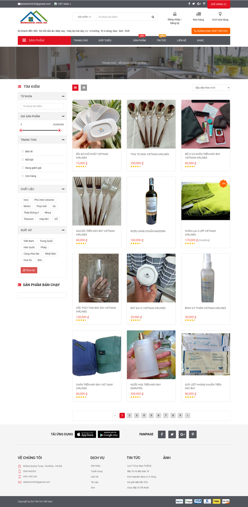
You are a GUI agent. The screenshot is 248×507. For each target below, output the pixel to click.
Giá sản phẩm (30, 116)
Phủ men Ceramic (44, 199)
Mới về (28, 151)
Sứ (54, 206)
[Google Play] (108, 434)
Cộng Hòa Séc (31, 253)
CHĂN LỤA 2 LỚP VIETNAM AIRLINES (200, 232)
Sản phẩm (36, 40)
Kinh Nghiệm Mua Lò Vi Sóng (141, 477)
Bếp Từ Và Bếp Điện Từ (138, 471)
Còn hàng (30, 176)
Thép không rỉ (31, 212)
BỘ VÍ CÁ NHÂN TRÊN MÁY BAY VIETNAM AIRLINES (202, 156)
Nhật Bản (50, 253)
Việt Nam (29, 240)
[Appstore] (85, 434)
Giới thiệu (105, 40)
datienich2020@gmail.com (35, 3)
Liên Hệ (94, 477)
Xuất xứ (26, 230)
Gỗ (56, 218)
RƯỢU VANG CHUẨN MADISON (148, 231)
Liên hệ (181, 40)
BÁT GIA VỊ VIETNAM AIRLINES (148, 308)
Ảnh (92, 487)
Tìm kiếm (32, 86)
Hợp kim (44, 218)
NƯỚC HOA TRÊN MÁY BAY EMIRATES (146, 386)
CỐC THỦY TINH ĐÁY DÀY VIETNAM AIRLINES (96, 309)
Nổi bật (29, 159)
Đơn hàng (198, 19)
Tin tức (161, 40)
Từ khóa (26, 96)
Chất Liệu (27, 189)
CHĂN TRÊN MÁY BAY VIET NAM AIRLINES (94, 386)
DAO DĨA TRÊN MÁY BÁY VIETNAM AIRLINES (95, 232)
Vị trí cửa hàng (220, 19)
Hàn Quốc (29, 247)
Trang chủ (81, 40)
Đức (40, 260)
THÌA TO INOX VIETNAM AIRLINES (150, 154)
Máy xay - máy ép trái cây (70, 30)
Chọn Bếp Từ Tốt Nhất (138, 487)
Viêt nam (63, 4)
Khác (200, 40)
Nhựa (48, 212)
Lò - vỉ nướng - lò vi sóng (98, 30)
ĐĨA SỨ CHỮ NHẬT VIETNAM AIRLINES (92, 156)
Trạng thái (28, 139)
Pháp (44, 247)
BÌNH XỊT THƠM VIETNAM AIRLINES (205, 308)
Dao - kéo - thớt (121, 30)
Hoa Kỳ (28, 260)
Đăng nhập (174, 19)
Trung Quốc (46, 240)
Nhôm (27, 206)
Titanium (29, 218)
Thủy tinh (41, 206)
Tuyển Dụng (96, 471)
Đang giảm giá (33, 167)
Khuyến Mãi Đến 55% (137, 482)
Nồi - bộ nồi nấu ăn (44, 30)
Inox (26, 199)
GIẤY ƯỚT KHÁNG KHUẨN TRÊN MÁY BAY (203, 386)
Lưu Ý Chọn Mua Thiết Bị (139, 466)
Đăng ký (174, 23)
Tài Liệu (94, 482)
